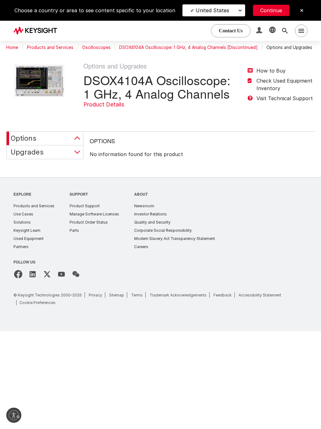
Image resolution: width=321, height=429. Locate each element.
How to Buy (271, 71)
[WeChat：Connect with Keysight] (76, 274)
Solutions (22, 222)
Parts (74, 230)
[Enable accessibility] (13, 415)
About (141, 194)
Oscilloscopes (96, 47)
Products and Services (50, 47)
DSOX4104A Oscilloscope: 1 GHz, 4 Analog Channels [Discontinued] (188, 47)
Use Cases (23, 214)
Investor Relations (150, 214)
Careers (141, 246)
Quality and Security (152, 222)
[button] (260, 31)
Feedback (222, 295)
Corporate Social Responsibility (163, 230)
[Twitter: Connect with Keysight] (47, 274)
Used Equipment (28, 238)
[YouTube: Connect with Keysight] (61, 274)
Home (12, 47)
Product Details (103, 104)
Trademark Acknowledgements (178, 295)
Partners (21, 246)
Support (79, 194)
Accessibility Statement (260, 295)
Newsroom (144, 206)
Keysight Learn (26, 230)
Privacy (95, 295)
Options (23, 138)
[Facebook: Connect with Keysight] (18, 274)
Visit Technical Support (284, 98)
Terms (137, 295)
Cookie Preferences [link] (37, 302)
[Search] (285, 31)
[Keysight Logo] (37, 30)
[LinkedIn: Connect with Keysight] (32, 274)
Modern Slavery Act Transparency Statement (174, 238)
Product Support (85, 206)
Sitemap (116, 295)
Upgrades (27, 152)
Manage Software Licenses (94, 214)
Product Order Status (89, 222)
